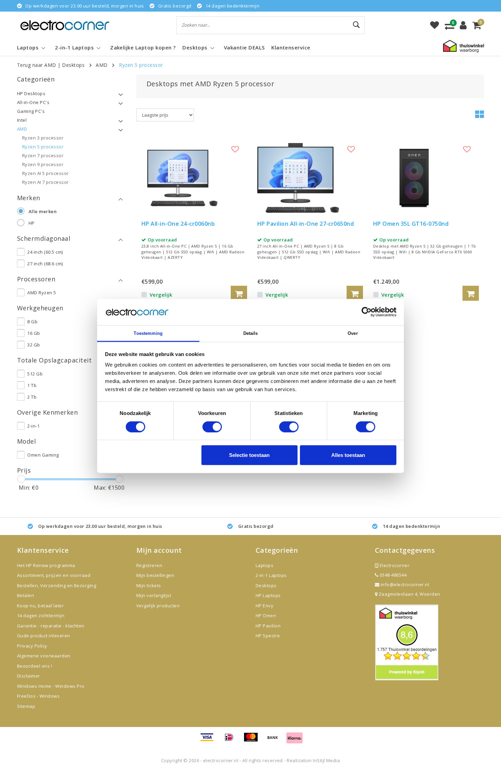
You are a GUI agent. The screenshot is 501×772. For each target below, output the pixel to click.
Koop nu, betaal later (40, 606)
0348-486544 (392, 575)
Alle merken (43, 211)
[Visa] (209, 740)
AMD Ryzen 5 (41, 293)
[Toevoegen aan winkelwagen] (239, 293)
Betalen (25, 595)
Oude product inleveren (43, 636)
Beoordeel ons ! (34, 666)
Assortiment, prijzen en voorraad (53, 575)
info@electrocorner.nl (405, 584)
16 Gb (33, 333)
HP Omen (266, 615)
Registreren (149, 565)
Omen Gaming (43, 455)
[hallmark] (463, 45)
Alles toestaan (348, 455)
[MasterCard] (253, 740)
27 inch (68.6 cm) (45, 264)
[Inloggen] (463, 25)
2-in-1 (33, 426)
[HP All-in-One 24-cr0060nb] (182, 177)
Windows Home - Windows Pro (50, 686)
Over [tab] (353, 333)
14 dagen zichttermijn (40, 615)
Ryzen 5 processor (141, 65)
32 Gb (33, 345)
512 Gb (35, 374)
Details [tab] (250, 333)
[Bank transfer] (275, 740)
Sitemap (26, 706)
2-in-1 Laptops (271, 575)
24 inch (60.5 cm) (45, 252)
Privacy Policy (32, 646)
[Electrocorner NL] (64, 25)
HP (32, 223)
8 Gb (32, 321)
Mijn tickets (148, 585)
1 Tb (31, 385)
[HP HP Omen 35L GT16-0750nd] (414, 177)
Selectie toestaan (249, 455)
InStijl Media (326, 760)
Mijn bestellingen (155, 575)
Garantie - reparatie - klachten (51, 626)
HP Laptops (268, 595)
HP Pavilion (268, 626)
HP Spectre (268, 636)
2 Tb (31, 397)
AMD (101, 65)
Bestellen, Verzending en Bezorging (56, 585)
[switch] (212, 426)
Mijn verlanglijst (153, 595)
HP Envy (264, 606)
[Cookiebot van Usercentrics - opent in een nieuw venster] (366, 312)
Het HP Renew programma (46, 565)
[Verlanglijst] (434, 25)
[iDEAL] (231, 740)
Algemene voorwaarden (44, 656)
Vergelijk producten (158, 606)
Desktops (73, 65)
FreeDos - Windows (38, 696)
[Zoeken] (356, 24)
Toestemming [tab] (148, 333)
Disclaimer (28, 676)
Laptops (264, 565)
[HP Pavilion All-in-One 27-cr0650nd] (298, 177)
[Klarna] (294, 740)
